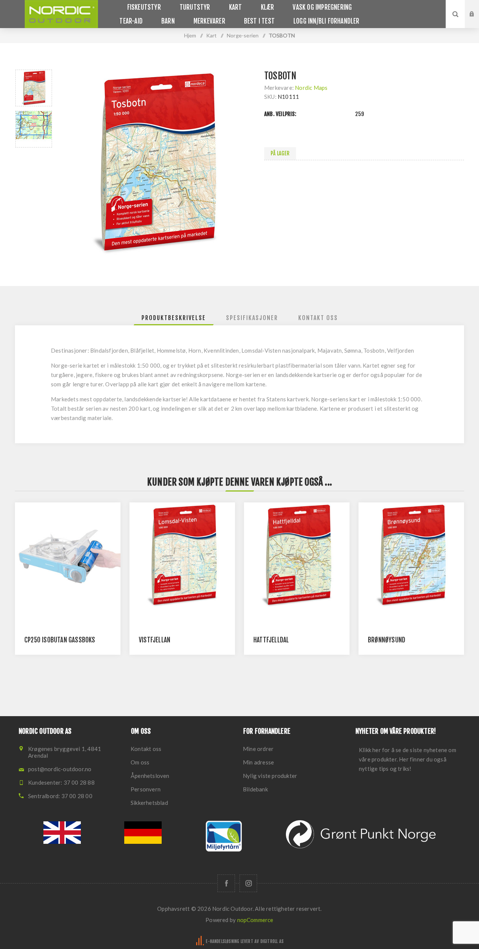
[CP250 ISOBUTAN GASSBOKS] (67, 555)
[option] (33, 88)
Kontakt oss (146, 748)
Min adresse (258, 762)
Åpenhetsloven (150, 775)
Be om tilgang (477, 21)
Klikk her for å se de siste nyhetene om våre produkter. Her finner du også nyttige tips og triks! (407, 759)
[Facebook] (226, 883)
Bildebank (255, 789)
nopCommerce (255, 919)
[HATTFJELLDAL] (297, 555)
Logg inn (477, 7)
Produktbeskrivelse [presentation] (173, 318)
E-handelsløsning (222, 941)
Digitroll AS (272, 941)
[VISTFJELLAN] (182, 555)
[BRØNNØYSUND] (411, 555)
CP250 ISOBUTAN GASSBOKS (59, 640)
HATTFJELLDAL (271, 640)
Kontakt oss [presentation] (318, 318)
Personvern (146, 789)
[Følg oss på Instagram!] (248, 883)
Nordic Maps (311, 87)
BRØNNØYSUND (386, 640)
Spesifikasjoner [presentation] (252, 318)
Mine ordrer (258, 748)
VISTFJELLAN (154, 640)
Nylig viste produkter (270, 775)
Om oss (140, 762)
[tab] (173, 317)
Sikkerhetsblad (149, 802)
